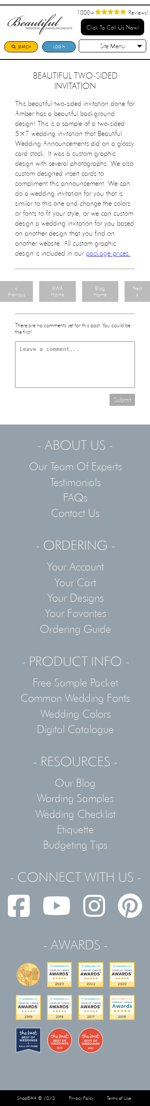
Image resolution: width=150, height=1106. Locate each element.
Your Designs (75, 597)
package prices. (108, 253)
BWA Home (57, 291)
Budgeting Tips (75, 844)
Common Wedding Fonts (75, 697)
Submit (122, 400)
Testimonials (75, 482)
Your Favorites (75, 613)
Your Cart (75, 582)
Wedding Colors (75, 713)
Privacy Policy (81, 1098)
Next (137, 288)
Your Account (75, 566)
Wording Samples (75, 798)
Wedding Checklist (75, 813)
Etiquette (75, 829)
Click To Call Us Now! (112, 27)
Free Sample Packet (75, 682)
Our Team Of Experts (75, 466)
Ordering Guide (75, 628)
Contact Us (75, 512)
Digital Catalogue (75, 729)
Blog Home (100, 291)
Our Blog (75, 782)
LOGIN (59, 46)
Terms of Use (119, 1098)
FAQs (75, 497)
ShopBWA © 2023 (36, 1098)
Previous (16, 294)
